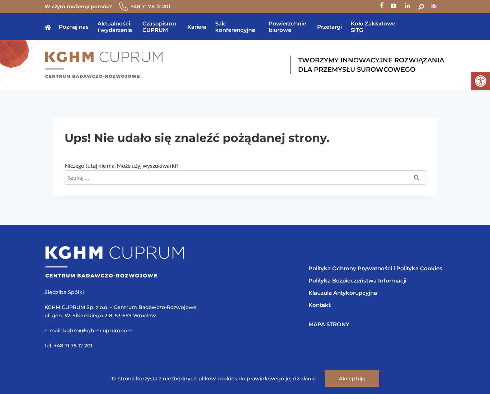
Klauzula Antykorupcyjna (342, 292)
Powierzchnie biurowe (287, 26)
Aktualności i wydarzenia (115, 26)
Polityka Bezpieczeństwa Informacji (357, 280)
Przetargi (329, 26)
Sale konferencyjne (235, 26)
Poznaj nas (74, 26)
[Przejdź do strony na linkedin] (407, 6)
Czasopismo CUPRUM (159, 26)
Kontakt (319, 305)
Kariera (196, 26)
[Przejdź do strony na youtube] (393, 6)
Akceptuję (352, 378)
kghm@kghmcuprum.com (98, 330)
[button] (480, 81)
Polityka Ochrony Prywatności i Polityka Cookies (375, 268)
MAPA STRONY (328, 324)
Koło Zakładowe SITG (373, 26)
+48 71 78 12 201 (150, 6)
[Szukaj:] (245, 177)
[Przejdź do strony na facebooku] (381, 6)
